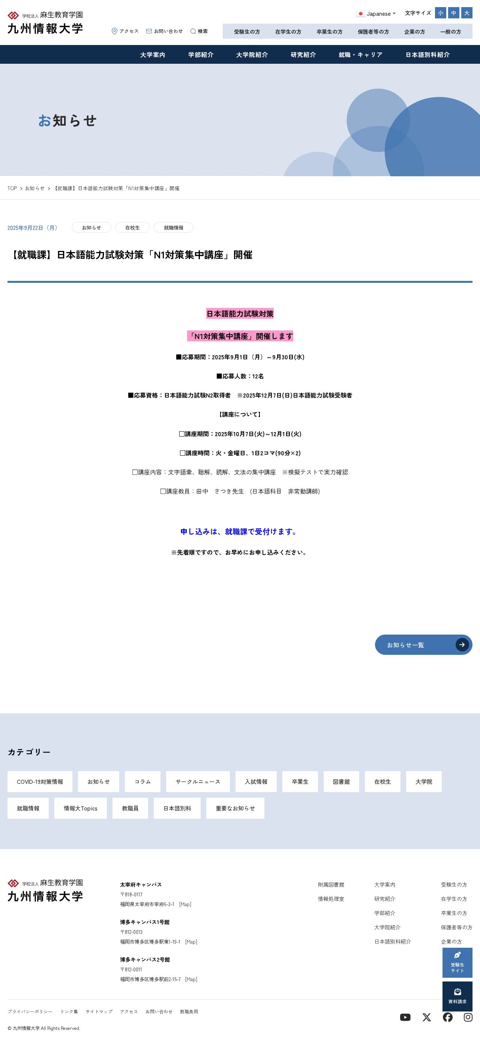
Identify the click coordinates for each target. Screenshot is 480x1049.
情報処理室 (331, 898)
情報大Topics (81, 808)
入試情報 (256, 781)
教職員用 (189, 1011)
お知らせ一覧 (405, 644)
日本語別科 (177, 808)
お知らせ (91, 227)
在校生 (132, 227)
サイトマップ (99, 1011)
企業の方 (414, 31)
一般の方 (450, 31)
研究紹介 (303, 54)
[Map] (185, 904)
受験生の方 (247, 31)
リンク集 (69, 1011)
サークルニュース (198, 781)
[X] (427, 1016)
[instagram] (468, 1016)
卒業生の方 (329, 31)
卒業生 (300, 781)
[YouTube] (405, 1016)
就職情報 (173, 227)
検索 (203, 31)
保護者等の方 (373, 31)
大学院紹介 (252, 54)
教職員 (130, 808)
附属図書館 (331, 884)
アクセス (129, 31)
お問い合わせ (168, 31)
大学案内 (153, 54)
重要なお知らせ (235, 808)
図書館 (341, 781)
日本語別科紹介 (427, 54)
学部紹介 (201, 54)
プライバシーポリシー (30, 1011)
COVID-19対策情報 (40, 781)
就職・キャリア (361, 54)
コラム (142, 781)
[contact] (448, 1016)
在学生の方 (288, 31)
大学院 (424, 781)
